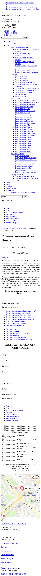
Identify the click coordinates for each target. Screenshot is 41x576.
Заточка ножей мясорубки (16, 337)
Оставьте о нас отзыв (9, 568)
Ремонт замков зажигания (16, 323)
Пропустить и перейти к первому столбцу (21, 7)
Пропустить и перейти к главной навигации (22, 5)
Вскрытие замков (7, 555)
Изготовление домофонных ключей (20, 319)
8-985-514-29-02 (7, 574)
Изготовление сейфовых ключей (18, 315)
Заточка (4, 547)
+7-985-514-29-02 (8, 31)
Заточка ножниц (12, 331)
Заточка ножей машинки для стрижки (21, 339)
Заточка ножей (12, 329)
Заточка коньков (12, 335)
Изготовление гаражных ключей (18, 317)
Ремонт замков (6, 551)
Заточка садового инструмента (18, 333)
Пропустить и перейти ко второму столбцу (22, 9)
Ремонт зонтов (6, 562)
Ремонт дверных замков (15, 321)
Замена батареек (7, 559)
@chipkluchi (8, 35)
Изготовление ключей (9, 543)
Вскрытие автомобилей (15, 325)
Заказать (4, 257)
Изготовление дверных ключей (18, 313)
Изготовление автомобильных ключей (21, 311)
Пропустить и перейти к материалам (19, 3)
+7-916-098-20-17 (10, 33)
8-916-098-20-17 (20, 574)
